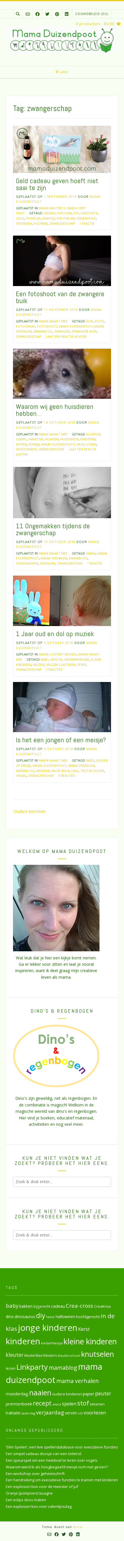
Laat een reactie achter (66, 336)
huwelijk (33, 218)
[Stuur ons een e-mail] (28, 14)
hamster (36, 439)
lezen (11, 1368)
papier (88, 1394)
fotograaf (25, 326)
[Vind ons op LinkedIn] (66, 14)
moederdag (17, 1394)
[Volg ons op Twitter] (47, 14)
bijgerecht (41, 1306)
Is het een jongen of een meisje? (61, 739)
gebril (21, 439)
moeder (43, 770)
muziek (39, 664)
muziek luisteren (61, 664)
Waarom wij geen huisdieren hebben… (54, 410)
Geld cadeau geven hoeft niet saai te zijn (57, 184)
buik (89, 321)
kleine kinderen (90, 1341)
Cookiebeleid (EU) (91, 14)
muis (80, 444)
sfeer (81, 664)
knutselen (66, 218)
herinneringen (76, 659)
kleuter (14, 1354)
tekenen (97, 1404)
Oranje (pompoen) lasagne (29, 1493)
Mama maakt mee (53, 321)
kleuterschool (69, 1355)
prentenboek (19, 1404)
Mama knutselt (52, 208)
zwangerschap (62, 223)
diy (76, 213)
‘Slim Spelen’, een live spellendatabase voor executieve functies (62, 1447)
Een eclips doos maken (26, 1499)
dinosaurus (25, 1316)
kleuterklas (33, 1355)
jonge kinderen (47, 1327)
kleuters (50, 1355)
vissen (91, 444)
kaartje (48, 218)
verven (71, 1413)
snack (56, 1404)
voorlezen (95, 1412)
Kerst (84, 1329)
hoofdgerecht (88, 1316)
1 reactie (86, 223)
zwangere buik (84, 331)
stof (83, 1403)
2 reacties (54, 669)
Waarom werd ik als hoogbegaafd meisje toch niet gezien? (57, 1466)
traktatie (13, 1413)
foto (99, 321)
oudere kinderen (67, 1394)
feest (50, 1317)
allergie (93, 434)
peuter (103, 1393)
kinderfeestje (52, 1343)
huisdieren (69, 439)
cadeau (49, 213)
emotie (56, 659)
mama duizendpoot (76, 326)
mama (91, 553)
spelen (69, 1403)
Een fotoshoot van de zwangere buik (60, 297)
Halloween (65, 1316)
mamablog (42, 331)
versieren (24, 223)
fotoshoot (47, 326)
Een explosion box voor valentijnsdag (39, 1506)
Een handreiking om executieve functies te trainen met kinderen (62, 1479)
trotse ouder (92, 770)
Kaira (77, 1527)
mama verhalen (54, 558)
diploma (64, 213)
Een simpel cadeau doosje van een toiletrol (43, 1453)
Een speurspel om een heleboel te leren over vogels (51, 1460)
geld (20, 218)
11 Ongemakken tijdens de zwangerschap (53, 529)
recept (42, 1403)
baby (45, 659)
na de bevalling (64, 770)
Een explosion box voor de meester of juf (42, 1486)
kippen (21, 444)
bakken (26, 1306)
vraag (21, 775)
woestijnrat (26, 449)
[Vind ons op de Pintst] (57, 14)
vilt (80, 1413)
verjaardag (86, 218)
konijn (34, 444)
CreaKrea (102, 1306)
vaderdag (28, 1413)
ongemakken (27, 563)
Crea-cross (79, 1305)
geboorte (89, 213)
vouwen (41, 223)
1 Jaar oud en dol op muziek (55, 633)
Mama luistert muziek (57, 654)
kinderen (87, 439)
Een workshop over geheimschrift (35, 1473)
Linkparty (32, 1367)
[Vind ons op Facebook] (37, 14)
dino (10, 1316)
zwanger (61, 331)
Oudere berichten (30, 811)
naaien (40, 1392)
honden (52, 439)
